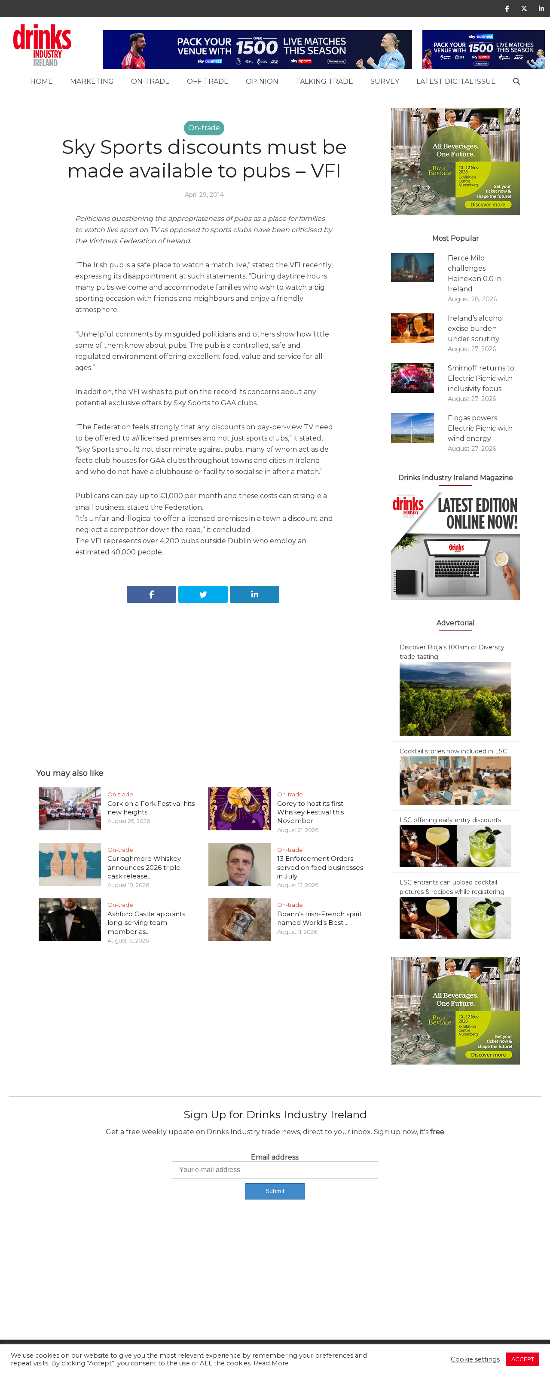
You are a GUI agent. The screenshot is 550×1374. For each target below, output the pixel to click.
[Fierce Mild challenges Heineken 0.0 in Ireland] (419, 267)
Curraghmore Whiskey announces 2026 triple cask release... (144, 867)
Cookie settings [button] (475, 1359)
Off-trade (208, 81)
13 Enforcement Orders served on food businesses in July (320, 867)
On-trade (150, 81)
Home (41, 81)
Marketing (92, 81)
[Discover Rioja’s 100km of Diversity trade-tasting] (455, 698)
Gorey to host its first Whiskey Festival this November (310, 812)
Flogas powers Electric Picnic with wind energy (480, 428)
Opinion (262, 81)
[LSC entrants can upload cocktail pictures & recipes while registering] (455, 917)
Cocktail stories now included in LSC (453, 751)
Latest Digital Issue (456, 81)
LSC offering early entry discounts (450, 820)
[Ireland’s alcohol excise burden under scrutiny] (419, 328)
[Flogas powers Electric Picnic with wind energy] (419, 428)
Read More (271, 1363)
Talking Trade (324, 81)
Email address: (275, 1157)
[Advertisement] (204, 676)
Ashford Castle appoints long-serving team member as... (146, 923)
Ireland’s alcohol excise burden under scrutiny (476, 328)
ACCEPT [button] (522, 1359)
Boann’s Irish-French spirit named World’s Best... (319, 918)
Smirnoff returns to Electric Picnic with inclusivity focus (481, 378)
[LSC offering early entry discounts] (455, 846)
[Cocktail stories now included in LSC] (455, 780)
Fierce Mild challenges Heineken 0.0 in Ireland (474, 273)
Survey (384, 81)
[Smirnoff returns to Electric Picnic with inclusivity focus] (419, 378)
